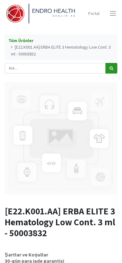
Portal (93, 13)
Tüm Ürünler (20, 40)
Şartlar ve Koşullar (26, 254)
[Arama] (111, 68)
